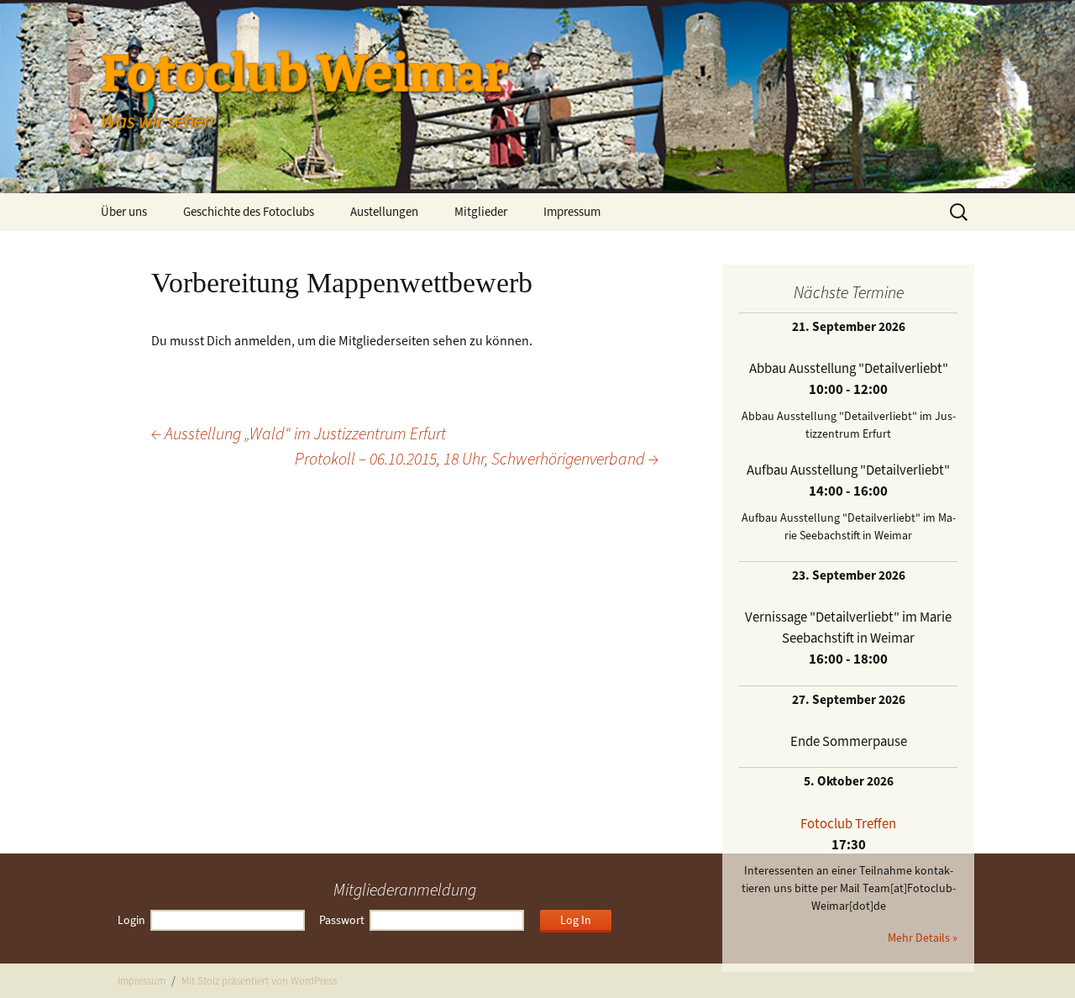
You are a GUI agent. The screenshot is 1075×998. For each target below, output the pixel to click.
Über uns (124, 211)
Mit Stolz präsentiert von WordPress (259, 981)
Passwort (341, 920)
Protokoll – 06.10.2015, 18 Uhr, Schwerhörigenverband (476, 459)
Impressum (571, 211)
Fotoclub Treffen (848, 823)
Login (131, 920)
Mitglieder (480, 211)
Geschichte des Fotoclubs (248, 211)
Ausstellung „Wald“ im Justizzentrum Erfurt (298, 434)
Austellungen (384, 211)
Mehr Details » (922, 938)
